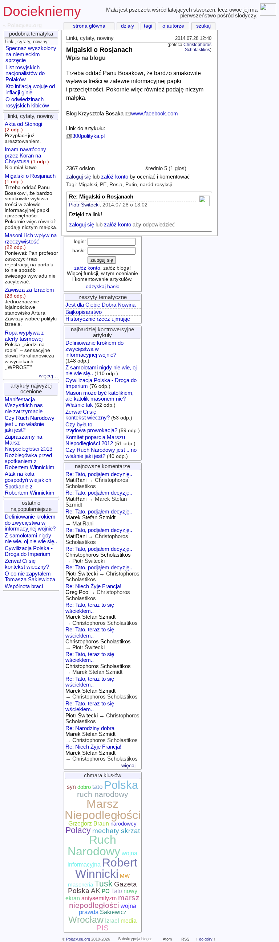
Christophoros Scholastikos (197, 47)
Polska (121, 785)
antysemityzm (99, 898)
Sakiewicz (113, 912)
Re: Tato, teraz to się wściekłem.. (89, 608)
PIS (102, 927)
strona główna (89, 26)
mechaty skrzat (116, 831)
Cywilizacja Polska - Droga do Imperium (29, 551)
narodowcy (123, 824)
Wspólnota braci (24, 586)
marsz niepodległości (104, 901)
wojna (128, 906)
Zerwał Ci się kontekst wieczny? (27, 564)
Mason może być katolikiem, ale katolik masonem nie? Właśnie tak (99, 399)
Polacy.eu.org (78, 939)
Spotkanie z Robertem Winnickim (29, 489)
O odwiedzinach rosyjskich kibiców (27, 102)
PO (106, 891)
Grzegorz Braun (88, 823)
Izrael (112, 921)
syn (71, 787)
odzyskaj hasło (103, 286)
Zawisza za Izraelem (31, 307)
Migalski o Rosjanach (31, 201)
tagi (148, 26)
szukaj (203, 26)
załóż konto (114, 177)
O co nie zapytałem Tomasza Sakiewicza (30, 576)
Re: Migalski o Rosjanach (101, 197)
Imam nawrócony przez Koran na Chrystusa (27, 158)
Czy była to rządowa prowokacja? (91, 427)
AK (95, 890)
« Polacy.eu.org (22, 25)
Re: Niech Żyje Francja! (93, 586)
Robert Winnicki (106, 868)
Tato (116, 891)
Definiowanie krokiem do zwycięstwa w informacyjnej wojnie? (30, 523)
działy (127, 26)
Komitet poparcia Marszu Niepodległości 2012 (95, 440)
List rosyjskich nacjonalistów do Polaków (25, 73)
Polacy (78, 830)
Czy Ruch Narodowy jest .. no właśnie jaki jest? (29, 424)
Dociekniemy (42, 11)
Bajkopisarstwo (83, 312)
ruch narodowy (102, 794)
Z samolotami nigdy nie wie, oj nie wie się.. (31, 538)
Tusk (103, 883)
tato (97, 786)
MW (125, 876)
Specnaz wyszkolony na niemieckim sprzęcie (30, 54)
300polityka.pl (88, 136)
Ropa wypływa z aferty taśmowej (29, 350)
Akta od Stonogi (23, 132)
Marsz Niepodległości (103, 809)
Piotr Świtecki (84, 205)
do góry (206, 939)
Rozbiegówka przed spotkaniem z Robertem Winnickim (29, 461)
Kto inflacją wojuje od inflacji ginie (30, 89)
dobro (84, 787)
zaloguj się (78, 177)
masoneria (80, 885)
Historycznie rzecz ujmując (97, 319)
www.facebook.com (154, 113)
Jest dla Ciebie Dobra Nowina (100, 305)
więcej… (48, 375)
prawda (88, 912)
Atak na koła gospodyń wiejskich (28, 477)
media (129, 921)
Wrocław (86, 919)
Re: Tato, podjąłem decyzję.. (98, 474)
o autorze (173, 26)
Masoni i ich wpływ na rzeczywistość (31, 258)
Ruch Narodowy (94, 845)
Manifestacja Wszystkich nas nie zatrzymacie (24, 405)
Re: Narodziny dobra (89, 728)
